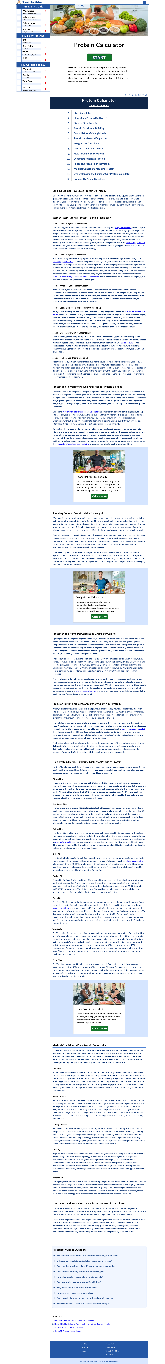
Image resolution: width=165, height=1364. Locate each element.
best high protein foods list (133, 729)
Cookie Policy (110, 1347)
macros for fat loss (61, 908)
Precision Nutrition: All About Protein (68, 1327)
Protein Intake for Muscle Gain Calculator (80, 412)
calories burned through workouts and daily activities (76, 276)
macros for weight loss (65, 842)
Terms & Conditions (112, 1351)
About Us (84, 1344)
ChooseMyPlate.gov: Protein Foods (67, 1331)
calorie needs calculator (85, 691)
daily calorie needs (123, 227)
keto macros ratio (135, 861)
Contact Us (84, 1347)
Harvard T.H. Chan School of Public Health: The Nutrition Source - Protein (82, 1324)
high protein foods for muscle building (72, 444)
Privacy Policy (110, 1344)
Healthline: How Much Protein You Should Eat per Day (74, 1320)
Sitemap (83, 1351)
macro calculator (128, 343)
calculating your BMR (135, 242)
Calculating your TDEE (63, 261)
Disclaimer (109, 1354)
